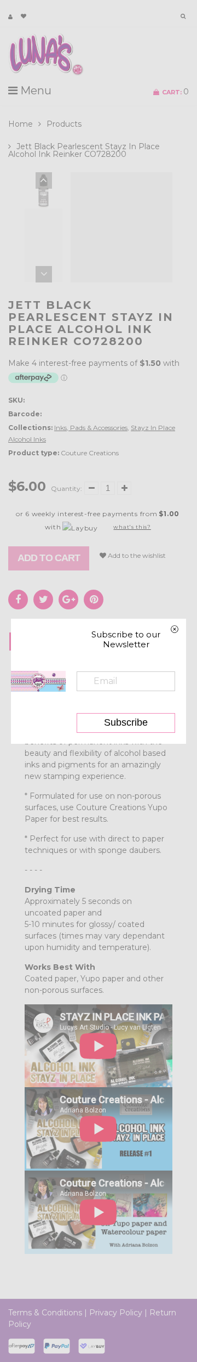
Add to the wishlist (136, 555)
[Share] (18, 599)
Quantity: (66, 488)
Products (64, 124)
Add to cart (49, 557)
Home (20, 124)
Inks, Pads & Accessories (91, 427)
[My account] (10, 16)
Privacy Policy (115, 1313)
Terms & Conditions (45, 1313)
